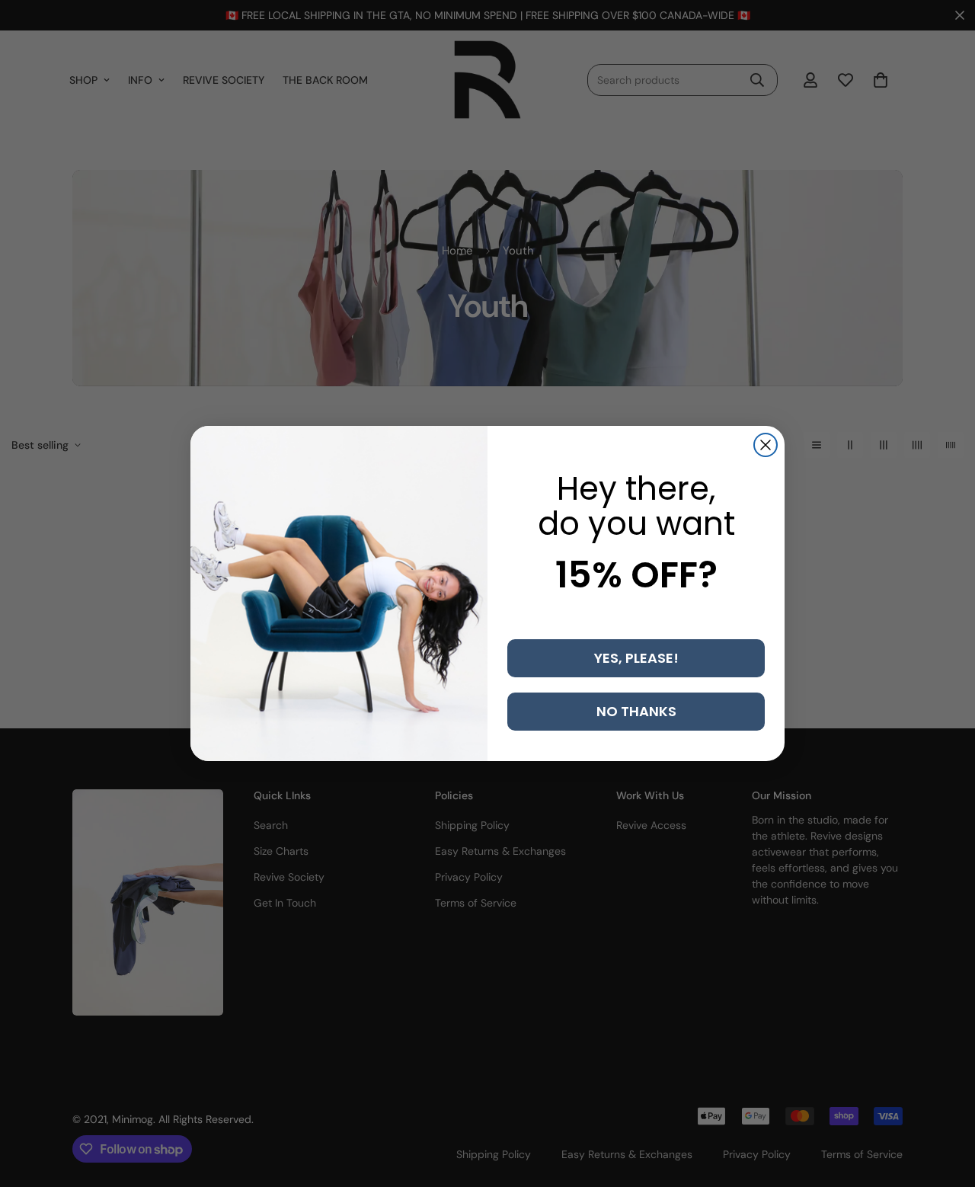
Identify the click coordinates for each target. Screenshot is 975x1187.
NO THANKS (636, 711)
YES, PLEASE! (636, 657)
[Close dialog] (765, 445)
